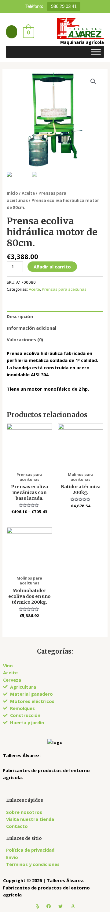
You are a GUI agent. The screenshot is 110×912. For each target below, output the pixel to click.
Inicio (12, 193)
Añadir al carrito (52, 267)
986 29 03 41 (64, 6)
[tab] (55, 316)
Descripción (20, 316)
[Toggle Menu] (96, 52)
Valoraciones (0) (25, 339)
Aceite (28, 193)
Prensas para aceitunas (64, 289)
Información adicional (31, 328)
